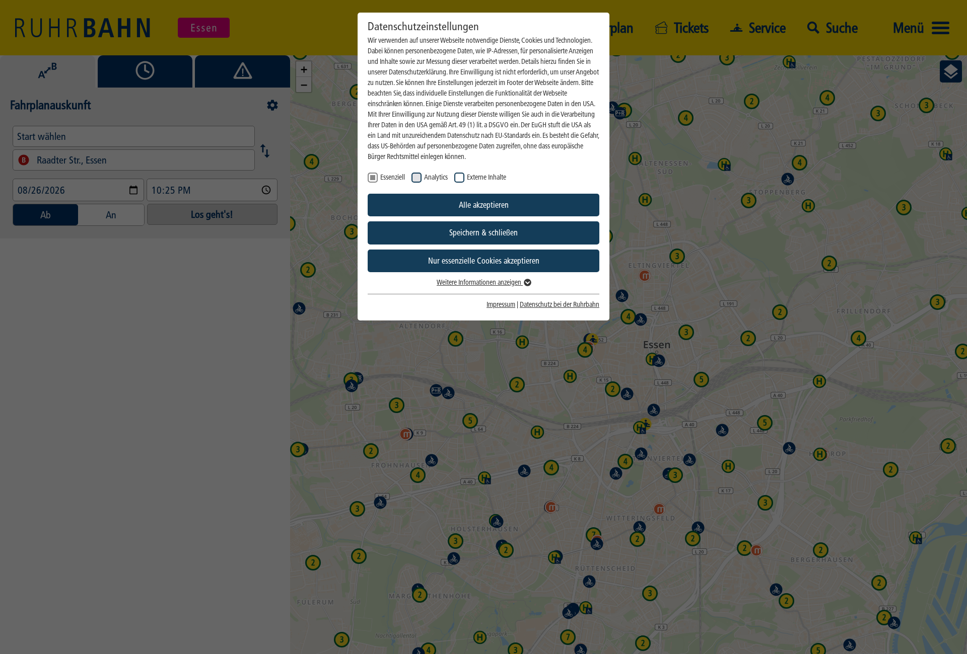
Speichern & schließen (483, 232)
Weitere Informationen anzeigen (480, 282)
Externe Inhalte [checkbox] (486, 177)
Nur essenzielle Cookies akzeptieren (483, 261)
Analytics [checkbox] (436, 177)
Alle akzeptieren (484, 205)
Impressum (501, 304)
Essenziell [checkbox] (392, 177)
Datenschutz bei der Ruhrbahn (559, 304)
